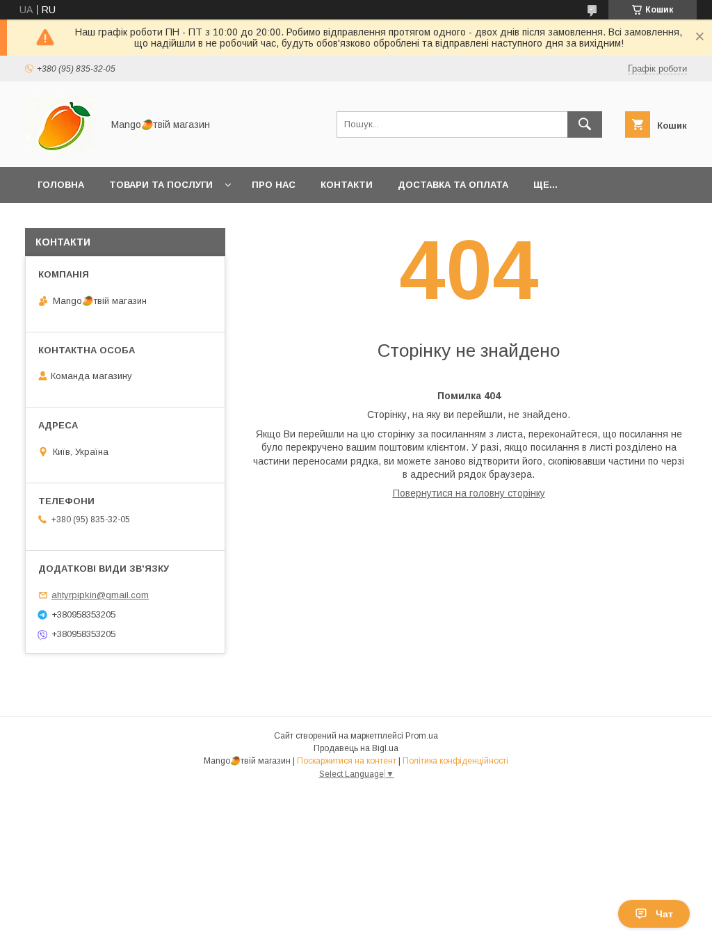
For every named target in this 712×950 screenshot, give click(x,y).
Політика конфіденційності (455, 761)
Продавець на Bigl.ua (356, 748)
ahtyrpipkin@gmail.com (100, 595)
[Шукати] (584, 124)
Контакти (347, 184)
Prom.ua (421, 736)
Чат (664, 913)
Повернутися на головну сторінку (469, 493)
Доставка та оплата (453, 184)
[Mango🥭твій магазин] (60, 148)
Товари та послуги (161, 184)
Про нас (274, 184)
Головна (61, 184)
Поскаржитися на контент (346, 761)
